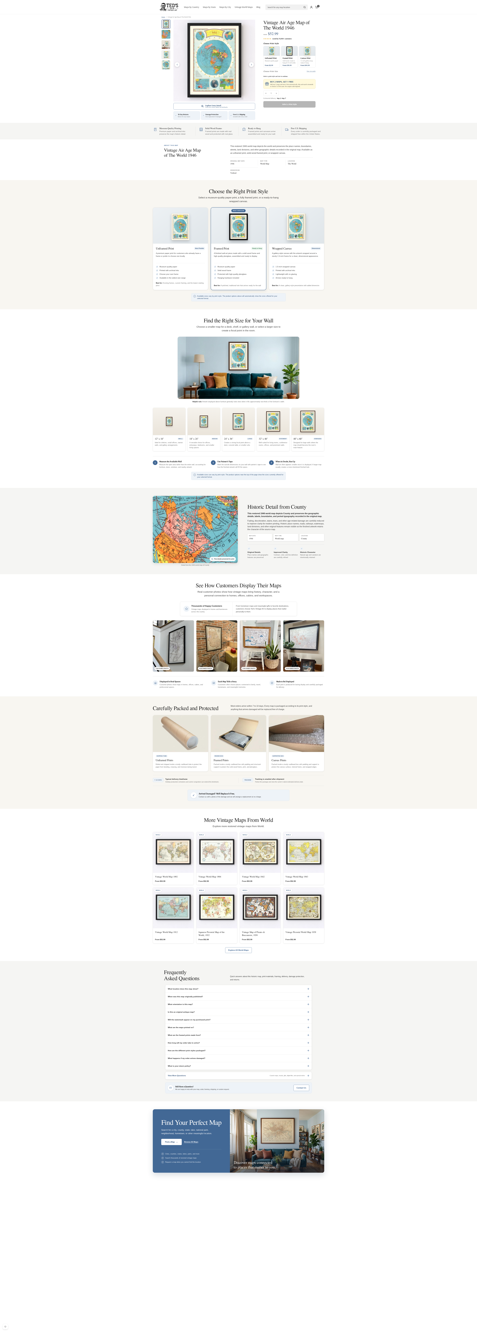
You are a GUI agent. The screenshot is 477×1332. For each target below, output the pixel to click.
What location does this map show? (183, 989)
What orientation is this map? (180, 1004)
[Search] (304, 7)
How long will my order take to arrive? (184, 1043)
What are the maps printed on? (181, 1027)
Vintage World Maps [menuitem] (244, 7)
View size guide (311, 71)
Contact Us (301, 1088)
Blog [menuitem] (258, 7)
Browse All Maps (191, 1142)
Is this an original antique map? (181, 1012)
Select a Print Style (289, 104)
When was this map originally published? (185, 997)
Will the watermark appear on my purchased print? (189, 1020)
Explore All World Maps (238, 950)
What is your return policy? (179, 1066)
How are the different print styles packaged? (187, 1051)
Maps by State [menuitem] (209, 7)
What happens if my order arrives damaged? (186, 1058)
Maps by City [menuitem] (225, 7)
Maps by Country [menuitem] (191, 7)
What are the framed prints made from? (184, 1035)
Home (163, 17)
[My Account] (311, 7)
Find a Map (171, 1142)
